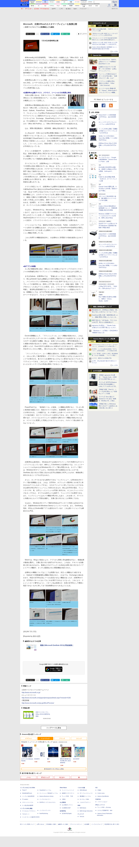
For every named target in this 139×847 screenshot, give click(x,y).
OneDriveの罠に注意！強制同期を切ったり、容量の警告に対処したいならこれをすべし (105, 317)
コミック (79, 738)
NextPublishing (43, 813)
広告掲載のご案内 (51, 824)
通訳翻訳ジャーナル (85, 796)
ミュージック (45, 738)
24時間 (100, 26)
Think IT (24, 790)
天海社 (99, 790)
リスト (37, 34)
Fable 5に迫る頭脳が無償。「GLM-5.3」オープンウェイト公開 (108, 179)
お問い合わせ (40, 824)
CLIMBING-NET (66, 808)
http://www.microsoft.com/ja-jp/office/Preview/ (38, 703)
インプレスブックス (44, 810)
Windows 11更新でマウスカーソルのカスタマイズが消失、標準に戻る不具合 (107, 216)
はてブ (56, 34)
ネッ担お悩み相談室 (27, 805)
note (67, 34)
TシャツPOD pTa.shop (104, 807)
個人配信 (68, 8)
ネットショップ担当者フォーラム (48, 793)
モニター (62, 777)
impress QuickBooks (103, 796)
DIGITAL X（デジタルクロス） (47, 802)
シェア (46, 34)
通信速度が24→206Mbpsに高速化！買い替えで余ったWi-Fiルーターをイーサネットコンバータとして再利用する (105, 312)
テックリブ (81, 814)
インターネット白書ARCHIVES (30, 817)
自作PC (54, 8)
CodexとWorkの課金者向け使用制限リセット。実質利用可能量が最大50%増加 (108, 208)
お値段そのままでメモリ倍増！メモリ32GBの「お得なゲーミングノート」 (108, 69)
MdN (79, 805)
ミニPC (61, 8)
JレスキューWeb (84, 799)
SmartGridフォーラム (45, 790)
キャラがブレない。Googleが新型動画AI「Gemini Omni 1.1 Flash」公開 (108, 159)
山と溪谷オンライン (67, 805)
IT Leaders (25, 799)
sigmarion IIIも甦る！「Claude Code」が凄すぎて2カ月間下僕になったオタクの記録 (104, 327)
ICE (96, 787)
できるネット (26, 814)
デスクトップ (45, 777)
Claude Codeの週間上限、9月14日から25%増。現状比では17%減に (108, 188)
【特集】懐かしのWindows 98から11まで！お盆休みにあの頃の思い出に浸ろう (108, 406)
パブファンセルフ (102, 802)
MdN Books (83, 808)
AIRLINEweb (83, 790)
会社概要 (86, 824)
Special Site (97, 55)
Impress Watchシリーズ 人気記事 (104, 339)
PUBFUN (98, 799)
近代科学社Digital (67, 813)
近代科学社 (63, 811)
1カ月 (115, 26)
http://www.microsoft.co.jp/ (31, 692)
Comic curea (101, 793)
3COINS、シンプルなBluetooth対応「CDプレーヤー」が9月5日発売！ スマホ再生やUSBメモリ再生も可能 (105, 350)
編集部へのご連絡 (63, 824)
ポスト (31, 34)
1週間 (107, 26)
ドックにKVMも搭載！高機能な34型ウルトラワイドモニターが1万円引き (108, 131)
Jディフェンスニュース (86, 793)
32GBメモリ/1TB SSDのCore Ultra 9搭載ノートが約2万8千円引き (108, 138)
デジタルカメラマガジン (29, 811)
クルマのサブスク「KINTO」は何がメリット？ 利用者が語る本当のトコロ (108, 61)
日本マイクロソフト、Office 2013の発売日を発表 (43, 714)
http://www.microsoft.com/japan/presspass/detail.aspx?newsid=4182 (46, 698)
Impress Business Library (46, 796)
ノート (28, 777)
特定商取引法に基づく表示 (112, 824)
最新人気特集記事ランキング (102, 306)
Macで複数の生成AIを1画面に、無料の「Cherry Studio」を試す (107, 299)
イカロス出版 (81, 787)
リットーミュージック (68, 790)
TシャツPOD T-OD (67, 796)
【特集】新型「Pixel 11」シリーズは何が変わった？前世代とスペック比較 (108, 391)
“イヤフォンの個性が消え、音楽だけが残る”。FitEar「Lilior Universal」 (107, 83)
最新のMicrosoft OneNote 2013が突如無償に (56, 645)
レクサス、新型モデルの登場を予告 (102, 358)
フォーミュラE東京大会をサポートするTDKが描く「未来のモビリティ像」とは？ (108, 76)
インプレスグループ (96, 824)
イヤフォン (28, 738)
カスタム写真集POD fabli (104, 810)
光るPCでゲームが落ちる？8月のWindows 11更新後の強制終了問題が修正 (108, 225)
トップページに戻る (53, 728)
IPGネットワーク (100, 805)
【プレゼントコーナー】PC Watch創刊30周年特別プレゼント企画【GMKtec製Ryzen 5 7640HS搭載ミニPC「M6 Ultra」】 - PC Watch (105, 39)
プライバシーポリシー (76, 824)
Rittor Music (63, 787)
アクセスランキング (99, 23)
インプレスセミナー (44, 799)
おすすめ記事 (97, 371)
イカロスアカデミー (85, 802)
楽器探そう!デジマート (68, 793)
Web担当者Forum (27, 793)
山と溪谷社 (63, 802)
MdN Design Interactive (86, 811)
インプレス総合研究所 (28, 796)
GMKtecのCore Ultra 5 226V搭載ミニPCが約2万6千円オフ (108, 145)
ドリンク (62, 738)
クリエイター (83, 8)
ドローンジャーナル (27, 802)
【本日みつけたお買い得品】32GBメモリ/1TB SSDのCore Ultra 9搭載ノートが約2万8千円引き (104, 44)
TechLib (82, 816)
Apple (75, 8)
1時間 (92, 26)
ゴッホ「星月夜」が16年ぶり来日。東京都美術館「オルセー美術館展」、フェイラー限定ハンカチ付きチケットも (105, 355)
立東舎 (64, 799)
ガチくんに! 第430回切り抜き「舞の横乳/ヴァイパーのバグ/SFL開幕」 (107, 198)
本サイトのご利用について (27, 824)
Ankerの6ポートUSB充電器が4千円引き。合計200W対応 (107, 117)
